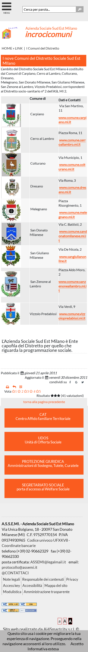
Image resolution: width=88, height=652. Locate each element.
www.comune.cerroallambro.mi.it (72, 142)
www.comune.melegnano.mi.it (73, 214)
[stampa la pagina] (7, 387)
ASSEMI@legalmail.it (48, 562)
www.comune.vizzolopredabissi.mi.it (72, 316)
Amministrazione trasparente (47, 591)
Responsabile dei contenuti (43, 579)
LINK (19, 48)
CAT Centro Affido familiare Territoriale (43, 416)
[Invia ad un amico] (14, 387)
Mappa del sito (55, 585)
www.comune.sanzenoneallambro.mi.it (73, 285)
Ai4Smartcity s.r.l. (59, 629)
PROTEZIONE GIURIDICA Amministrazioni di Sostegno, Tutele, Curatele (43, 463)
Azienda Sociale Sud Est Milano (51, 28)
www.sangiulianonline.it (72, 258)
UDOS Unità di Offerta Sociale (43, 440)
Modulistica (12, 591)
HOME (7, 48)
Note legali (11, 579)
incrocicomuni (48, 33)
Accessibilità (32, 585)
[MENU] (6, 4)
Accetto (77, 643)
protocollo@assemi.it (19, 567)
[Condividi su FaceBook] (70, 382)
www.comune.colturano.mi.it (72, 166)
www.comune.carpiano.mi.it (73, 119)
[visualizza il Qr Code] (21, 387)
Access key (11, 585)
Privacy (72, 579)
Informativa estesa (43, 648)
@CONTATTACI (15, 572)
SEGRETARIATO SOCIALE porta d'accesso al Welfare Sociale (43, 487)
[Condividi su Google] (76, 382)
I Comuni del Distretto (42, 48)
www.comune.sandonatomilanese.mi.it (73, 235)
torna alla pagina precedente (44, 402)
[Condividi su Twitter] (82, 382)
